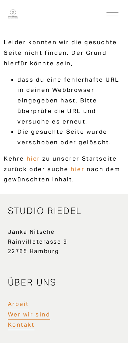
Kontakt (21, 324)
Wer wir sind (29, 314)
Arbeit (18, 304)
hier (33, 158)
